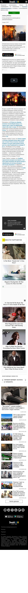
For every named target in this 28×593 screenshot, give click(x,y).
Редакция (3, 531)
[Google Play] (19, 516)
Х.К (7, 136)
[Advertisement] (14, 201)
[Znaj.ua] (14, 1)
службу (24, 168)
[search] (1, 1)
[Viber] (12, 510)
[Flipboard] (19, 510)
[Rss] (5, 510)
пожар (4, 130)
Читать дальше (14, 501)
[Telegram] (8, 510)
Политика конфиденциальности (9, 527)
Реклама (3, 529)
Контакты (3, 534)
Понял (14, 12)
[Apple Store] (9, 516)
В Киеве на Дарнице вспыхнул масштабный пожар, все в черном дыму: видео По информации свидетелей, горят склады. (12, 124)
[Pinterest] (23, 510)
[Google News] (15, 510)
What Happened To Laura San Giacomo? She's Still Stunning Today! (14, 325)
